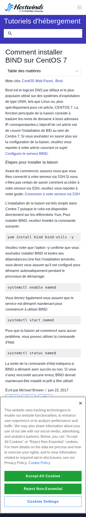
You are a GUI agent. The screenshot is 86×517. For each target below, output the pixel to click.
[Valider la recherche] (10, 33)
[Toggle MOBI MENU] (79, 7)
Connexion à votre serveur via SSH (52, 194)
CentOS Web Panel (37, 81)
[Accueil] (24, 8)
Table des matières (24, 71)
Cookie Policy (39, 463)
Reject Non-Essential (43, 489)
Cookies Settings (43, 501)
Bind (59, 81)
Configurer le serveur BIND (26, 153)
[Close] (80, 403)
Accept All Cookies (43, 476)
